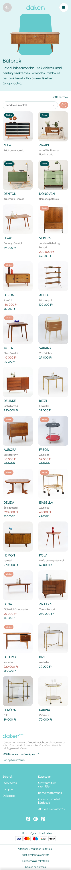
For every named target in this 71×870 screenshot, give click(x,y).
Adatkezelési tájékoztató (35, 855)
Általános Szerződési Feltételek (35, 848)
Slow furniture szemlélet (47, 784)
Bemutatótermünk (50, 793)
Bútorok (8, 776)
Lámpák (8, 789)
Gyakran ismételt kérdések (49, 800)
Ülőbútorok (10, 783)
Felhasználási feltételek (35, 861)
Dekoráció (9, 795)
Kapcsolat (44, 776)
